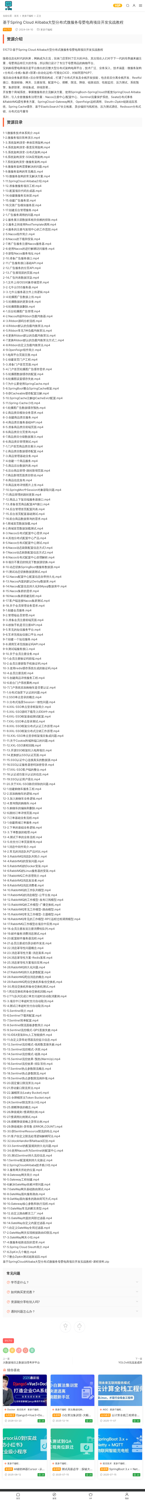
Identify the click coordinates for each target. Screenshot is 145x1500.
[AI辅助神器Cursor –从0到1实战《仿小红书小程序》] (25, 1444)
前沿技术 (21, 1409)
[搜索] (127, 5)
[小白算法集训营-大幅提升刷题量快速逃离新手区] (73, 1390)
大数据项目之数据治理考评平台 (21, 1362)
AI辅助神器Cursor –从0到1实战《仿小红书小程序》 (24, 1469)
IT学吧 (8, 5)
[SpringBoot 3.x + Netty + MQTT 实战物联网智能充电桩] (120, 1444)
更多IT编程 (46, 29)
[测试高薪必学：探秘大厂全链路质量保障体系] (73, 1444)
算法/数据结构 (75, 1409)
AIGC (105, 1409)
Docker (11, 1409)
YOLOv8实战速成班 (130, 1362)
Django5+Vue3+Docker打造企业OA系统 (24, 1415)
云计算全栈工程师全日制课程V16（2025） (120, 1415)
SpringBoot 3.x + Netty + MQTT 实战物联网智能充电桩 (120, 1469)
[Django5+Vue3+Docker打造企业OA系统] (25, 1390)
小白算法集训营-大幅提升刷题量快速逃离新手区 (71, 1415)
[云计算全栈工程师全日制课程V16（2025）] (120, 1390)
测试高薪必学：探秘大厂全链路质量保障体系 (71, 1469)
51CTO (8, 1340)
